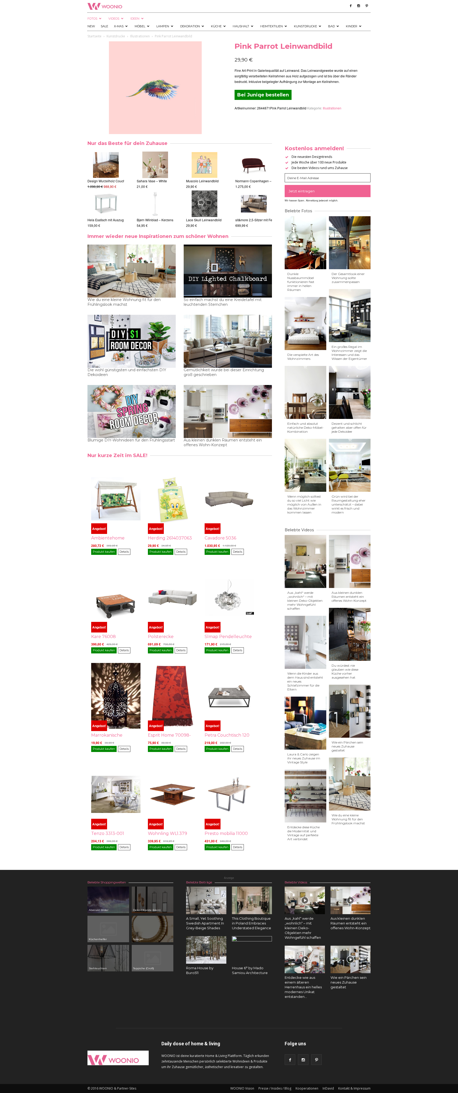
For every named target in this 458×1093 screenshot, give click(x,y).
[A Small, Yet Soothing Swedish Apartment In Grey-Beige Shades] (206, 900)
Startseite (94, 36)
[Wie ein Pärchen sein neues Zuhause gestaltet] (351, 959)
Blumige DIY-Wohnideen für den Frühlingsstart (131, 440)
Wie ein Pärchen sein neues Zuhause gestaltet (347, 746)
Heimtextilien (271, 26)
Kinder (351, 26)
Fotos (92, 18)
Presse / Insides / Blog (274, 1088)
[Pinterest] (367, 6)
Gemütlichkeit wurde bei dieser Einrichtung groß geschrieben (224, 372)
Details (124, 552)
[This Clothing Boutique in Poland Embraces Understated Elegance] (252, 900)
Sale (104, 26)
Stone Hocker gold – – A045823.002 (113, 181)
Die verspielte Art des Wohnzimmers (303, 357)
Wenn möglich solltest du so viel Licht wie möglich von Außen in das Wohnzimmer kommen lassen (304, 504)
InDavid (328, 1088)
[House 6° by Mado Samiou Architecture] (252, 956)
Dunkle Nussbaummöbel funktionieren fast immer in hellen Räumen (300, 282)
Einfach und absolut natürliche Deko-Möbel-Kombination (305, 427)
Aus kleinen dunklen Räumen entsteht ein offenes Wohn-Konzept (223, 442)
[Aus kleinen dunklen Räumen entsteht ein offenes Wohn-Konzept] (351, 900)
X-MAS (119, 26)
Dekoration (190, 26)
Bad (331, 26)
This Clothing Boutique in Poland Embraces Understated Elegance (251, 923)
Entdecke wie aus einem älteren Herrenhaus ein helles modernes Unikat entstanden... (303, 987)
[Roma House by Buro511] (206, 950)
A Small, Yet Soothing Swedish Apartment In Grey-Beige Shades (205, 923)
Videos (113, 18)
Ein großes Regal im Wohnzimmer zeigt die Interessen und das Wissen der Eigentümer (349, 353)
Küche (216, 26)
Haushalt (241, 26)
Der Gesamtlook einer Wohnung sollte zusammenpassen (348, 278)
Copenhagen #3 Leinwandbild (208, 181)
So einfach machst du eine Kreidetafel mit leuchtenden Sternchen (223, 302)
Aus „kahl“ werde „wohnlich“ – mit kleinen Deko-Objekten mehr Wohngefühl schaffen (305, 600)
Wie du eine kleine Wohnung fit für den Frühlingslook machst (124, 302)
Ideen (134, 18)
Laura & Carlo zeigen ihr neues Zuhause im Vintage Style (303, 758)
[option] (106, 190)
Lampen (162, 26)
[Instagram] (359, 6)
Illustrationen (140, 36)
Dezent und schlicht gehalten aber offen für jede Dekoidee (349, 427)
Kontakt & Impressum (354, 1088)
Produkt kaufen (104, 552)
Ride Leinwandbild (199, 220)
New (91, 26)
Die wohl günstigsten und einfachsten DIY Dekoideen (126, 372)
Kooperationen (307, 1088)
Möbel (140, 26)
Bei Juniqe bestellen (263, 95)
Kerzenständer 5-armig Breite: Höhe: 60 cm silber (172, 220)
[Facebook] (351, 6)
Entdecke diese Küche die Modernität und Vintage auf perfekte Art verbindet (303, 833)
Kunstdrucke (305, 26)
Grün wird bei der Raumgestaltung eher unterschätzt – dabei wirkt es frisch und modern (348, 504)
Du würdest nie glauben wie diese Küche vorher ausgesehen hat (345, 671)
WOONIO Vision (242, 1088)
